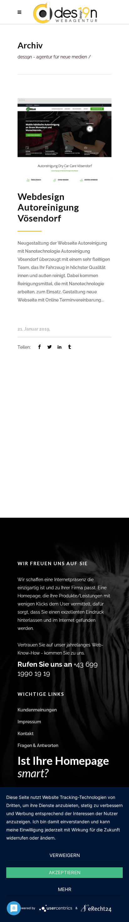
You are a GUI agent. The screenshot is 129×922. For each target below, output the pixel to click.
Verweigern (64, 855)
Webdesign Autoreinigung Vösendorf (48, 207)
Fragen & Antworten (38, 745)
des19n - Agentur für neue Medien (52, 57)
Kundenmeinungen (37, 709)
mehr (64, 889)
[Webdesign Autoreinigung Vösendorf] (64, 139)
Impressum (29, 721)
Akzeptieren (64, 872)
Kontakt (26, 733)
